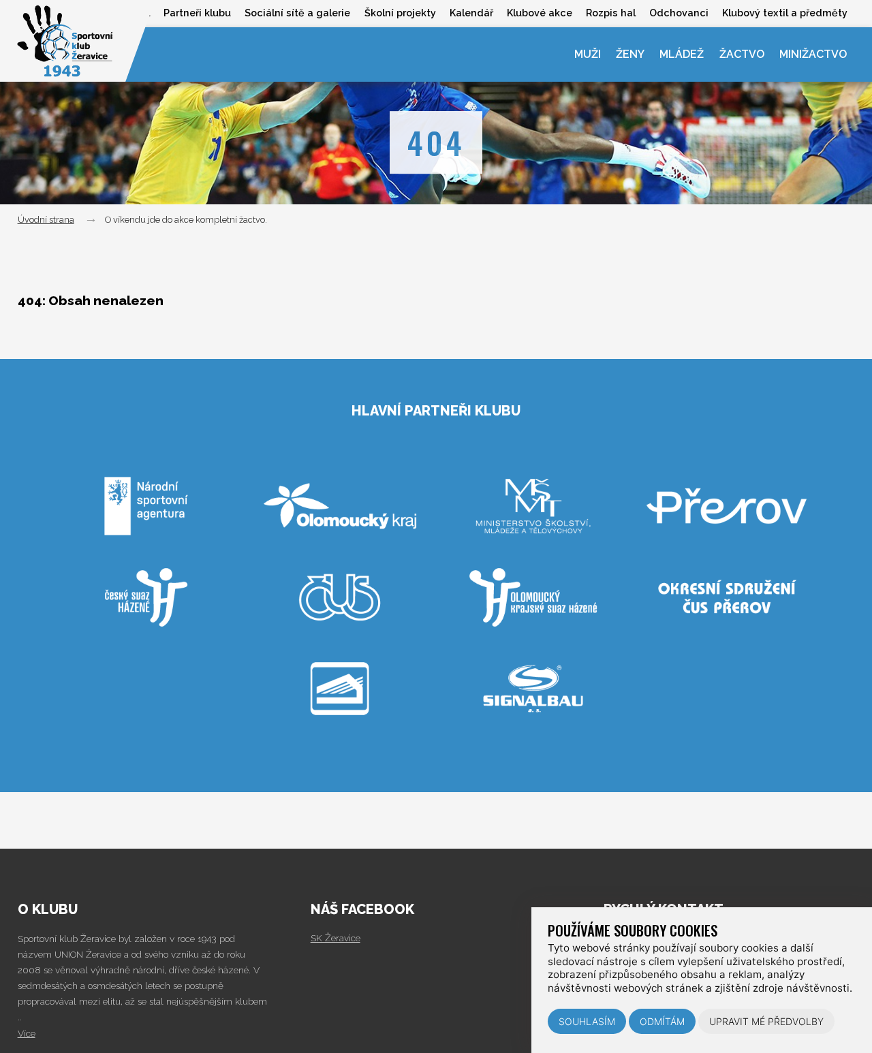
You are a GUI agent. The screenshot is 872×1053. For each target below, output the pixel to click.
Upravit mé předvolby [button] (766, 1021)
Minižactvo (813, 54)
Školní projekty (400, 12)
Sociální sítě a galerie (297, 12)
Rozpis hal (611, 12)
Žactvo (741, 54)
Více (26, 1033)
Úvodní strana (46, 220)
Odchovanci (678, 12)
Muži (587, 54)
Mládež (681, 54)
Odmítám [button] (662, 1021)
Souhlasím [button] (587, 1021)
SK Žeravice (335, 937)
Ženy (630, 54)
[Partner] (147, 560)
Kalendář (471, 12)
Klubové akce (539, 12)
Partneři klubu (197, 12)
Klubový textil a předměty (784, 12)
